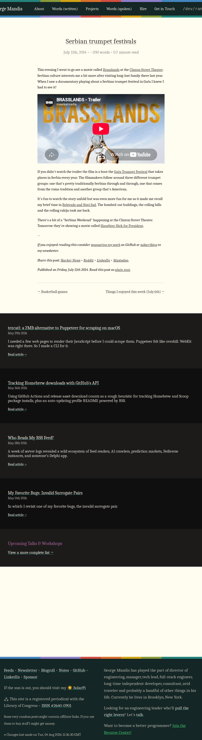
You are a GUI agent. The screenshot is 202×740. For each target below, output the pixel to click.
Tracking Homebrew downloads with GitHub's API (53, 382)
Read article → (17, 354)
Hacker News (70, 260)
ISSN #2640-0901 (56, 705)
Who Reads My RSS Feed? (31, 437)
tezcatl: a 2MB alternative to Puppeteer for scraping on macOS (64, 327)
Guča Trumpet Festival (130, 172)
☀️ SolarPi (76, 687)
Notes (64, 670)
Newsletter (27, 670)
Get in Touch (164, 9)
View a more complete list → (31, 552)
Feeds (9, 670)
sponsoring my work (105, 245)
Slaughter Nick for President (122, 226)
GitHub (79, 670)
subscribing (148, 245)
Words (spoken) (119, 9)
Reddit (89, 260)
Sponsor (30, 677)
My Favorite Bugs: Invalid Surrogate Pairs (45, 492)
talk (139, 714)
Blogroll (48, 670)
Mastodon (120, 260)
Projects (92, 9)
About (39, 9)
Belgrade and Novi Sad (79, 205)
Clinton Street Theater (146, 70)
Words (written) (65, 9)
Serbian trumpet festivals (101, 41)
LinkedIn (103, 260)
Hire (143, 9)
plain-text (122, 270)
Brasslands (111, 70)
